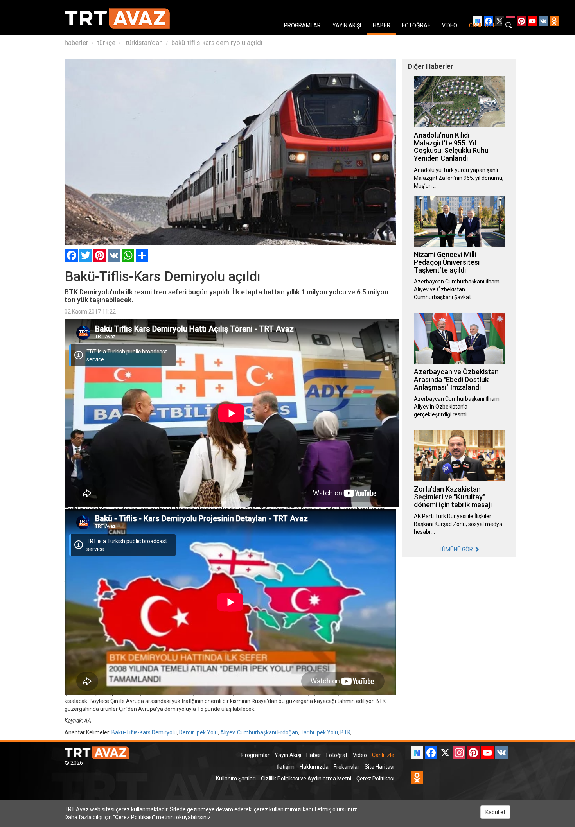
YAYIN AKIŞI (346, 25)
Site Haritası (379, 767)
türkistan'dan (143, 43)
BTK (345, 732)
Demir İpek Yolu (198, 732)
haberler (76, 43)
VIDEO (449, 25)
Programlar (255, 755)
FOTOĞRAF (416, 25)
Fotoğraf (337, 755)
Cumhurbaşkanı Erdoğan (267, 732)
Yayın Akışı (288, 755)
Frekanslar (346, 767)
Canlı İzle (383, 755)
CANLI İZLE (482, 25)
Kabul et (495, 812)
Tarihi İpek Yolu (319, 732)
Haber (313, 755)
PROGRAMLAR (302, 25)
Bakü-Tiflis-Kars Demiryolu (144, 732)
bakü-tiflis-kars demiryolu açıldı (216, 43)
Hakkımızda (314, 767)
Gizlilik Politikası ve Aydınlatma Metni (306, 778)
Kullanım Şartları (236, 778)
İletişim (286, 767)
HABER (381, 25)
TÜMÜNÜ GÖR (456, 549)
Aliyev (227, 732)
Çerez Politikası (375, 778)
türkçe (106, 43)
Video (360, 755)
